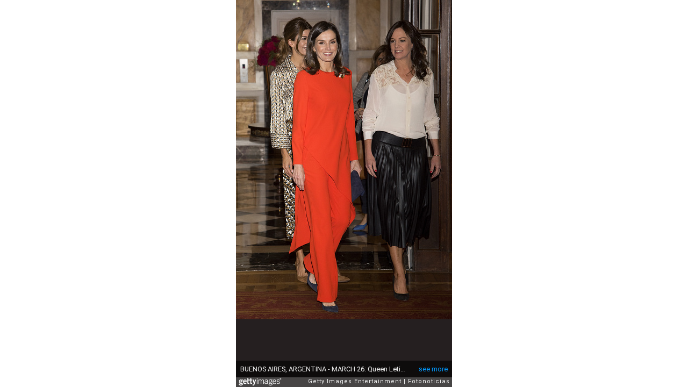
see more (433, 369)
